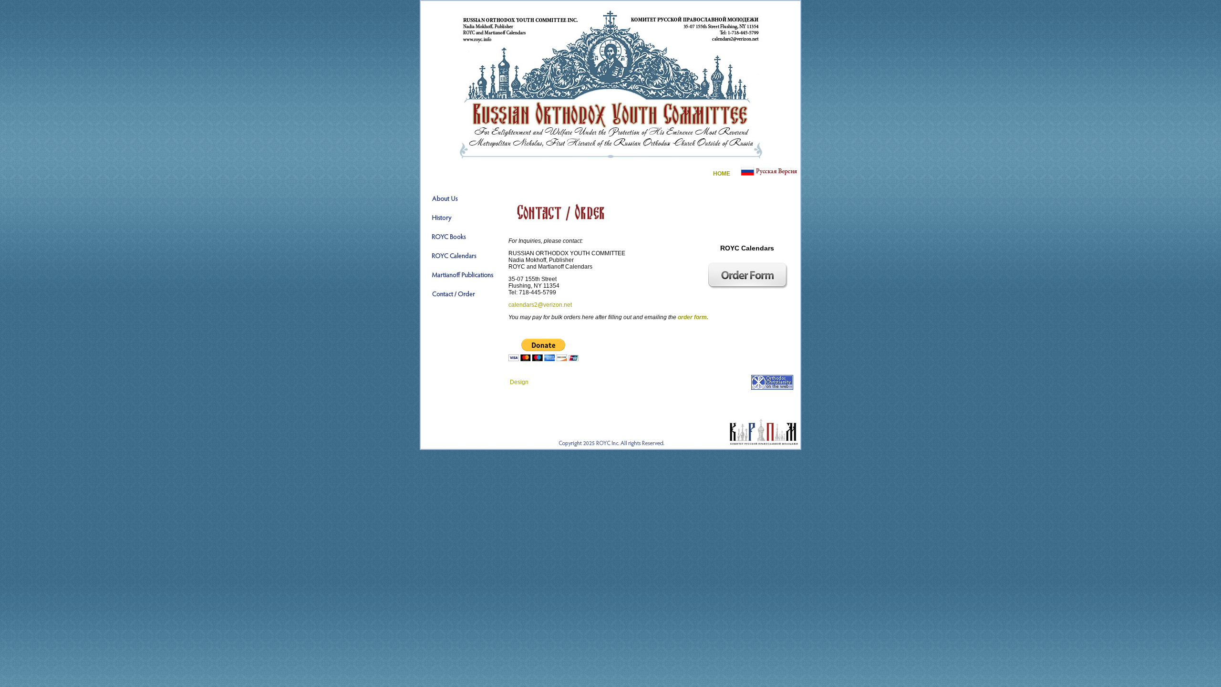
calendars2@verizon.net (540, 305)
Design (519, 382)
